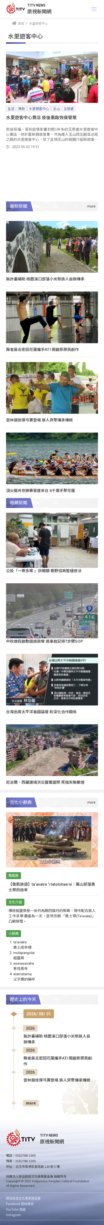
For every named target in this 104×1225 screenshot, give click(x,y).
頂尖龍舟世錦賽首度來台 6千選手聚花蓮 (40, 490)
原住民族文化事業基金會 (23, 1198)
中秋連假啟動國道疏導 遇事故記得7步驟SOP (44, 641)
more (31, 1103)
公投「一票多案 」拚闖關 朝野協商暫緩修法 (44, 570)
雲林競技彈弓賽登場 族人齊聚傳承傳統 (39, 420)
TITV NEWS (36, 5)
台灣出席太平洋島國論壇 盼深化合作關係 (41, 711)
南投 (21, 108)
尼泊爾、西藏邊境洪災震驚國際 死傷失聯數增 (45, 782)
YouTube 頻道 (16, 1209)
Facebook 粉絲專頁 (20, 1203)
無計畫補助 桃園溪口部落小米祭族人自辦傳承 (45, 279)
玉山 (56, 108)
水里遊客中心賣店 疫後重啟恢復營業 (41, 117)
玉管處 (69, 108)
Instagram (13, 1214)
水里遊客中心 (39, 108)
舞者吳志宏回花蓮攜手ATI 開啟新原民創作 (42, 349)
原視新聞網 (39, 11)
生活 (10, 108)
